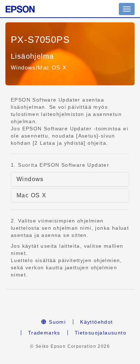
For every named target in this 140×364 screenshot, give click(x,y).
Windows (30, 179)
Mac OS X (31, 195)
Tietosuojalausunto (100, 333)
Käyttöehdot (96, 322)
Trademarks (44, 333)
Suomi (56, 322)
